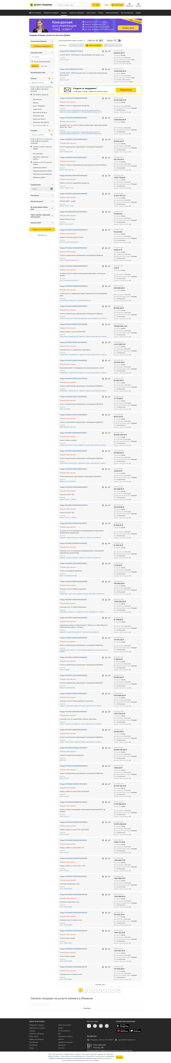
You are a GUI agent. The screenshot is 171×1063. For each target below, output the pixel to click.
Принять (119, 1057)
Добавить (35, 66)
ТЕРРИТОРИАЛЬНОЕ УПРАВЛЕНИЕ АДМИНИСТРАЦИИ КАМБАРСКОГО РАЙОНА (83, 318)
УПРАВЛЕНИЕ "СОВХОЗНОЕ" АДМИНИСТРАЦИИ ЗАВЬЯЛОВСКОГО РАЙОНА (82, 594)
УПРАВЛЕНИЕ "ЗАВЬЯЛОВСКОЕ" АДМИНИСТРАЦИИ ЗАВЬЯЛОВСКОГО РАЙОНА (83, 336)
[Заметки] (103, 51)
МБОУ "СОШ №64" (65, 409)
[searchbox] (41, 57)
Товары (31, 1048)
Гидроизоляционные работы (42, 171)
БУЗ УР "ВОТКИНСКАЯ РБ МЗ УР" (69, 280)
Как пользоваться (64, 1031)
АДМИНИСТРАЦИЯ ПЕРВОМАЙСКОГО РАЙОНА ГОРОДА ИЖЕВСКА (79, 632)
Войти (107, 5)
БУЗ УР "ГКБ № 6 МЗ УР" (67, 170)
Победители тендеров (36, 1025)
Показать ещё (100, 984)
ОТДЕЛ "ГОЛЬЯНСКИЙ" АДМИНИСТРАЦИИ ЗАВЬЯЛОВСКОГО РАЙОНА (80, 706)
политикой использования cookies (85, 1058)
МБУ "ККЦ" (63, 760)
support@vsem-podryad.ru (126, 1040)
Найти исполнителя (64, 1025)
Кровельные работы (40, 167)
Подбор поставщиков (36, 1039)
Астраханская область (40, 125)
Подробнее (87, 1008)
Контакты (61, 1048)
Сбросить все (42, 235)
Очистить (44, 66)
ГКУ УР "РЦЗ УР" (64, 60)
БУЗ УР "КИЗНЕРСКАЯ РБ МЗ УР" (69, 242)
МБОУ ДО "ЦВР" (64, 778)
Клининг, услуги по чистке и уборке (42, 148)
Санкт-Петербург (39, 106)
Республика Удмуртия (40, 94)
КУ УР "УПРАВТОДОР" (66, 888)
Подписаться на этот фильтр (42, 229)
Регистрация (118, 5)
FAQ (59, 1033)
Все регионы (37, 99)
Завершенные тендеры (37, 1028)
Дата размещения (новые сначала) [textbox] (71, 40)
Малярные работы (39, 177)
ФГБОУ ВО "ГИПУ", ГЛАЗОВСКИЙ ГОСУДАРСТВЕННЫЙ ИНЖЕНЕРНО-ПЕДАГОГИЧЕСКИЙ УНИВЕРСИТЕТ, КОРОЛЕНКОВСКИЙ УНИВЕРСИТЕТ (81, 111)
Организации (33, 1042)
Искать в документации (42, 61)
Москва (35, 103)
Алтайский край (38, 116)
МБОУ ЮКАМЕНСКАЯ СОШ (67, 427)
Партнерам (62, 1045)
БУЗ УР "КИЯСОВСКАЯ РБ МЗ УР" (69, 260)
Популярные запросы (65, 1036)
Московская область (40, 112)
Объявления (33, 1045)
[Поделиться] (109, 51)
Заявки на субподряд (36, 1033)
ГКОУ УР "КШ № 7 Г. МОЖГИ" (68, 499)
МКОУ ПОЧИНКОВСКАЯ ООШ (68, 575)
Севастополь (37, 109)
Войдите (33, 87)
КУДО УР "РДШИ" (65, 669)
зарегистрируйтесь (46, 87)
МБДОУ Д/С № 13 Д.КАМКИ (68, 481)
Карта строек (33, 1036)
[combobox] (42, 57)
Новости (61, 1039)
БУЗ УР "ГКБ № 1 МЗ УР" (67, 188)
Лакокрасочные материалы (42, 174)
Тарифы (60, 1028)
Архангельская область (41, 122)
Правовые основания (65, 1042)
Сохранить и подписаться (42, 46)
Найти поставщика (95, 45)
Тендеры (32, 1031)
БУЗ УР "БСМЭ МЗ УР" (66, 151)
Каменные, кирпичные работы (40, 158)
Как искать (63, 45)
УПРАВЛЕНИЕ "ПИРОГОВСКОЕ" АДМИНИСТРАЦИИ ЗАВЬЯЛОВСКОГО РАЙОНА (83, 445)
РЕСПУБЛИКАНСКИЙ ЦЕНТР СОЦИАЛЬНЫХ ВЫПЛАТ (75, 300)
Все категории (38, 153)
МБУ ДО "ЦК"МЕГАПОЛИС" (68, 687)
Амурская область (39, 119)
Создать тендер (77, 45)
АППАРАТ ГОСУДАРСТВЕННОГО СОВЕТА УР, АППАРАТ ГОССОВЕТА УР (80, 537)
